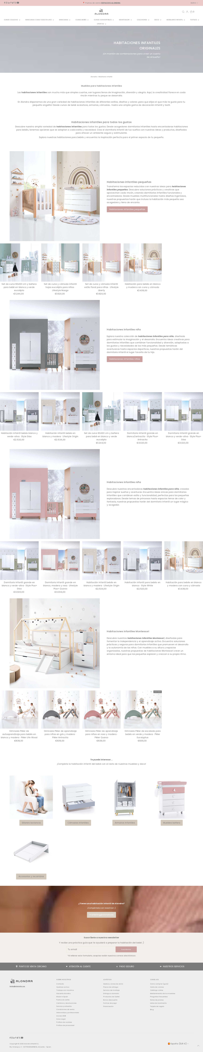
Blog (152, 1009)
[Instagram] (6, 2)
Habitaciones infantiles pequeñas (127, 209)
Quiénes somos (62, 987)
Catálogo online (156, 990)
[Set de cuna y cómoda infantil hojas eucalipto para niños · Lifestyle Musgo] (60, 262)
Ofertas (100, 24)
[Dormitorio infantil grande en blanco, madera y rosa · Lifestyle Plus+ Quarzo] (60, 560)
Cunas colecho (11, 20)
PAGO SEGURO (126, 966)
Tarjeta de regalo (157, 1006)
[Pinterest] (11, 2)
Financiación (108, 1006)
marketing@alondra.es (101, 914)
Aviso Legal (61, 1019)
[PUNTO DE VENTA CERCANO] (17, 966)
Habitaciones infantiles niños (124, 359)
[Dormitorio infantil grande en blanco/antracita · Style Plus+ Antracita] (142, 411)
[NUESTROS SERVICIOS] (161, 966)
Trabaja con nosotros (65, 990)
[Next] (196, 419)
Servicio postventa (64, 1006)
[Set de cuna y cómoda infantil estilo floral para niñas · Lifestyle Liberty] (101, 262)
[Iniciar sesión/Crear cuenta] (187, 12)
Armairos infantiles (125, 822)
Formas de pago (110, 1003)
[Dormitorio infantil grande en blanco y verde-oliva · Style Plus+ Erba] (183, 411)
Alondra (94, 77)
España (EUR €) (179, 1043)
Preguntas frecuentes (159, 997)
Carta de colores (157, 987)
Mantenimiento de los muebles (162, 993)
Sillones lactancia (31, 822)
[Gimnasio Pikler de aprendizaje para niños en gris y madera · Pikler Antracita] (60, 710)
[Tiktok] (13, 2)
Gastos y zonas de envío (113, 984)
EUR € (193, 3)
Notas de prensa (157, 1000)
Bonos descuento (110, 1000)
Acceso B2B (61, 1016)
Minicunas (64, 20)
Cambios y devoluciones (66, 1003)
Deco (157, 20)
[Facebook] (4, 2)
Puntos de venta (62, 1000)
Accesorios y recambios (31, 876)
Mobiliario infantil (175, 20)
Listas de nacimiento (158, 1003)
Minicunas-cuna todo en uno (38, 20)
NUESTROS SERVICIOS (173, 966)
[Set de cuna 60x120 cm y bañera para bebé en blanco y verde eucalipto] (19, 262)
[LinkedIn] (9, 2)
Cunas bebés (81, 20)
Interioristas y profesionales (67, 1012)
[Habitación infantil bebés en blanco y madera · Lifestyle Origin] (60, 411)
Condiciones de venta (65, 1009)
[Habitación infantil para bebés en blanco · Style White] (142, 560)
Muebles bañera (171, 822)
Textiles (193, 20)
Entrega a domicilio (111, 993)
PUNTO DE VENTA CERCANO (33, 966)
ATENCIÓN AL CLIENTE (79, 966)
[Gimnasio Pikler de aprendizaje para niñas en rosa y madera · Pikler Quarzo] (101, 710)
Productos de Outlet (111, 997)
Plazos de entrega (110, 987)
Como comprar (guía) (159, 984)
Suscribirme (126, 949)
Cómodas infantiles (78, 822)
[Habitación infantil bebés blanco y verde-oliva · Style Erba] (19, 411)
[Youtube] (18, 2)
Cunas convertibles (103, 20)
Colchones (142, 20)
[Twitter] (15, 2)
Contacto (60, 984)
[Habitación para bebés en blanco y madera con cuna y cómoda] (143, 262)
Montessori (124, 20)
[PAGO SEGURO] (117, 966)
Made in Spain (62, 997)
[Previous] (6, 419)
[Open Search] (183, 12)
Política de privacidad (65, 1025)
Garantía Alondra (63, 993)
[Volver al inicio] (198, 1045)
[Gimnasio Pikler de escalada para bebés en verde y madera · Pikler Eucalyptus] (143, 710)
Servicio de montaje (111, 990)
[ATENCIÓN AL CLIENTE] (67, 966)
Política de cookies (64, 1022)
